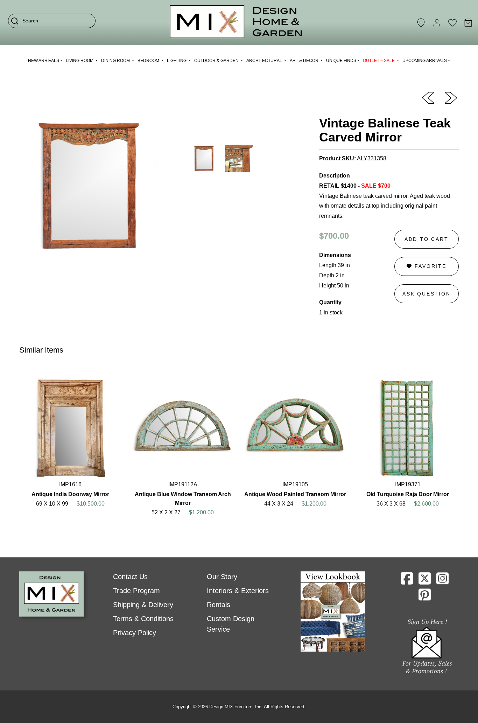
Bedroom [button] (149, 60)
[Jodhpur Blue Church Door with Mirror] (451, 97)
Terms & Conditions (143, 619)
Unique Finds (341, 60)
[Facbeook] (407, 581)
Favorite (430, 266)
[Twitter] (425, 581)
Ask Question (426, 294)
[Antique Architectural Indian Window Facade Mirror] (428, 97)
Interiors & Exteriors (238, 591)
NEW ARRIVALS (43, 60)
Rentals (218, 605)
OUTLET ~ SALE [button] (379, 60)
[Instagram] (442, 581)
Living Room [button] (80, 60)
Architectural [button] (264, 60)
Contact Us (130, 577)
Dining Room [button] (116, 60)
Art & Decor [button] (304, 60)
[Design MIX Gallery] (236, 22)
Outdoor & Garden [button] (217, 60)
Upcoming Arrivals (424, 60)
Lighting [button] (177, 60)
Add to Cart (427, 239)
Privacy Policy (134, 633)
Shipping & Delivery (143, 605)
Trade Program (136, 591)
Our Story (222, 577)
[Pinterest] (425, 597)
